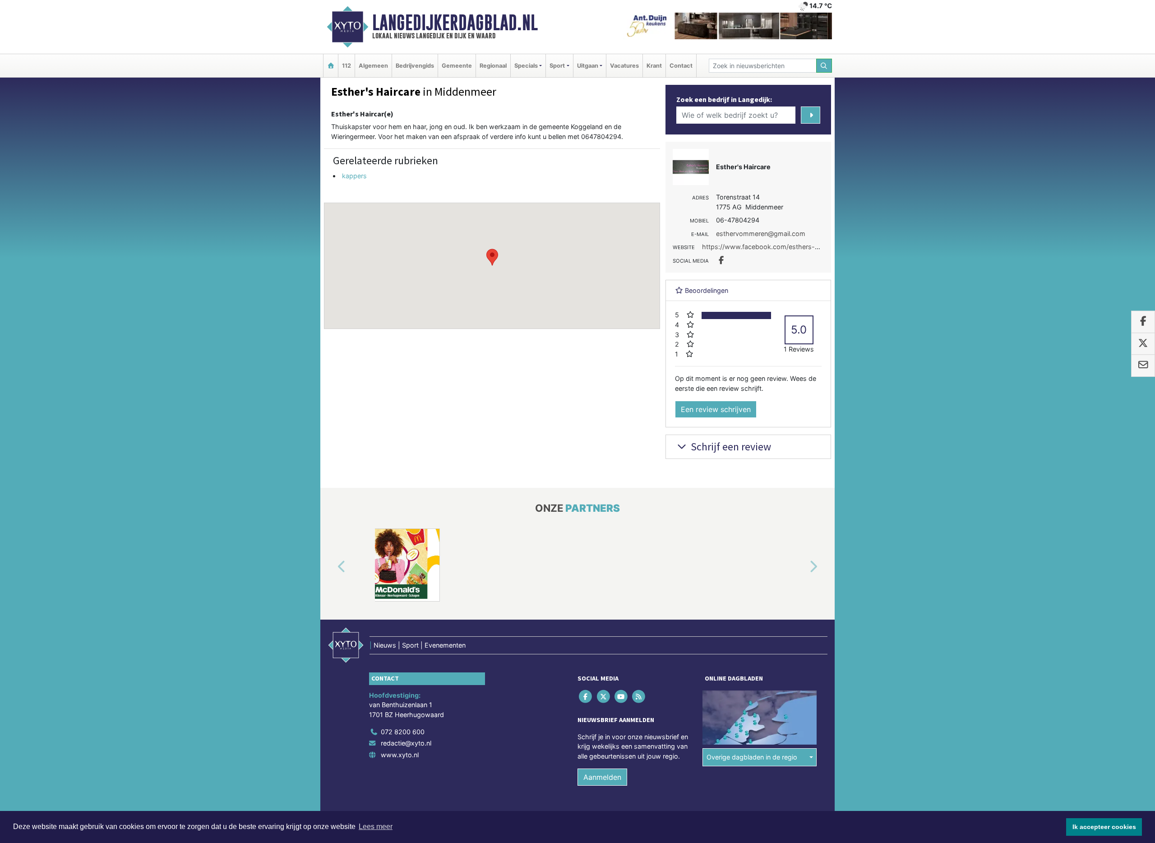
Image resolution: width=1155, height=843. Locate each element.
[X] (604, 696)
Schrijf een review (729, 447)
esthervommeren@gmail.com (760, 233)
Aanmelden (602, 777)
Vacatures (624, 65)
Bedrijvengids (415, 65)
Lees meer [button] (376, 826)
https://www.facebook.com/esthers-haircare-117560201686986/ (802, 246)
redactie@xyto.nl (406, 743)
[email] (1143, 366)
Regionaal (493, 65)
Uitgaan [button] (587, 65)
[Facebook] (586, 696)
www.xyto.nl (400, 755)
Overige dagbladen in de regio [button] (752, 757)
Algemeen (373, 65)
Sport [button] (557, 65)
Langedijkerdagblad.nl (455, 22)
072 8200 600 (403, 732)
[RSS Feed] (639, 696)
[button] (492, 257)
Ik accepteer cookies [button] (1104, 826)
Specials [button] (526, 65)
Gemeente (457, 65)
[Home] (330, 65)
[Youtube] (621, 696)
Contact (681, 65)
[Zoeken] (824, 66)
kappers (354, 176)
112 (346, 65)
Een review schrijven (716, 409)
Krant (654, 65)
